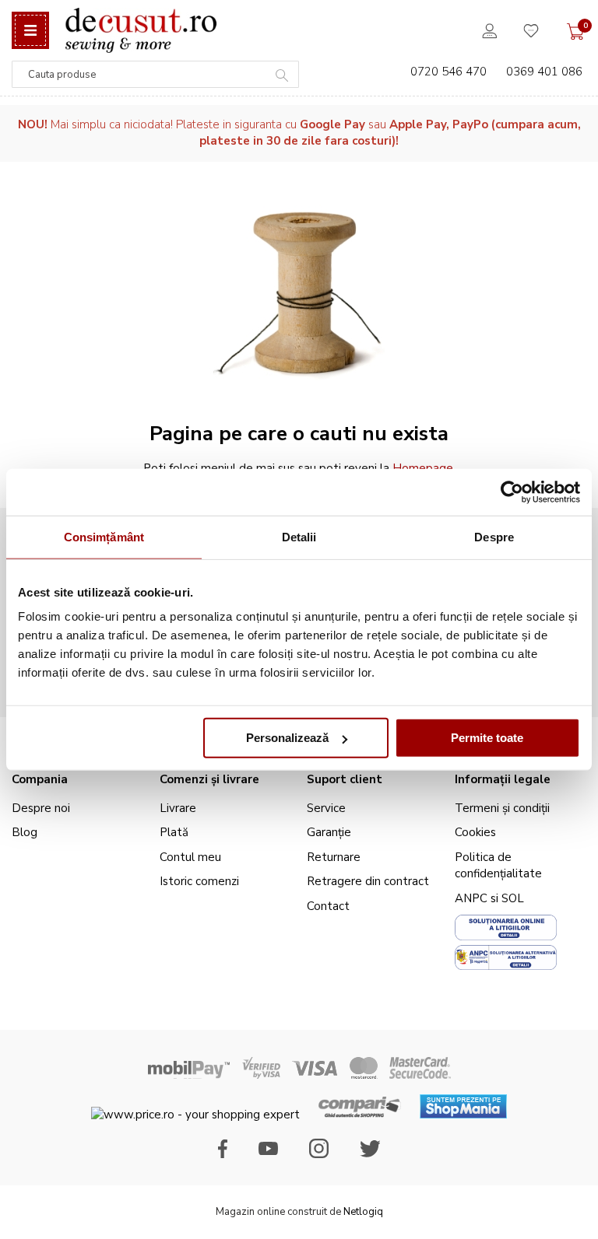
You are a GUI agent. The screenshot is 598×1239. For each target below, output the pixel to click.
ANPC (471, 898)
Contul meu (190, 857)
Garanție (329, 832)
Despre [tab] (494, 536)
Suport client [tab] (344, 779)
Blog (24, 832)
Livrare (178, 808)
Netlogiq (363, 1212)
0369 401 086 (544, 71)
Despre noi (41, 808)
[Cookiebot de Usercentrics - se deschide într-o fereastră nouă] (512, 491)
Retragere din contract (368, 881)
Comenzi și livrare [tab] (209, 779)
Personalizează (287, 737)
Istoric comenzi (199, 881)
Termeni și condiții (502, 808)
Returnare (334, 857)
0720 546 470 (448, 71)
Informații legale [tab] (503, 779)
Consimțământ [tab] (104, 536)
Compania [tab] (40, 779)
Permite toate (487, 737)
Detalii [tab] (299, 536)
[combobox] (155, 74)
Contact (328, 906)
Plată (174, 832)
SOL (512, 898)
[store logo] (140, 30)
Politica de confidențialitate (498, 865)
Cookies (475, 832)
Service (326, 808)
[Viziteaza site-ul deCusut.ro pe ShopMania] (463, 1114)
